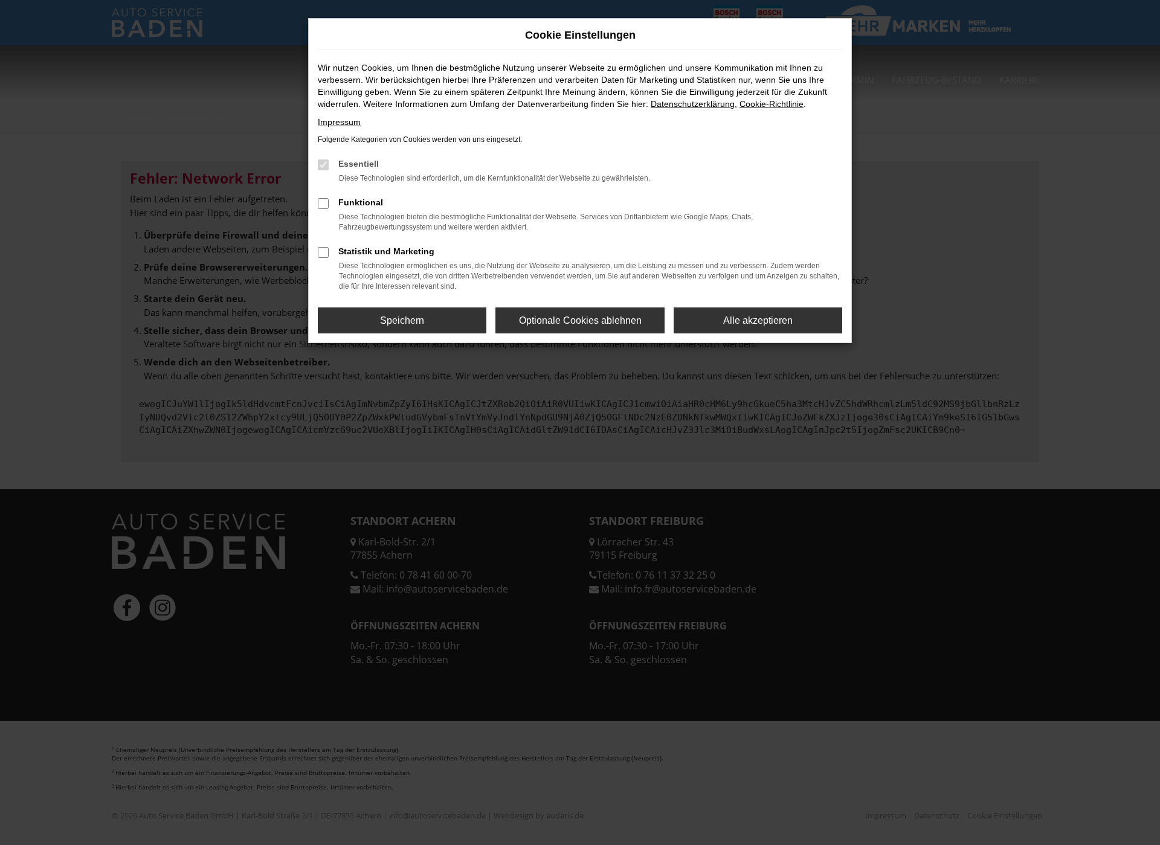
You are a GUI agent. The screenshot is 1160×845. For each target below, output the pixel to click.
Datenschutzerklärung (693, 104)
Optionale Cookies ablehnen (580, 320)
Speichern (402, 320)
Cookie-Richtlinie (772, 104)
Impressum (339, 122)
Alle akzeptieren (758, 320)
